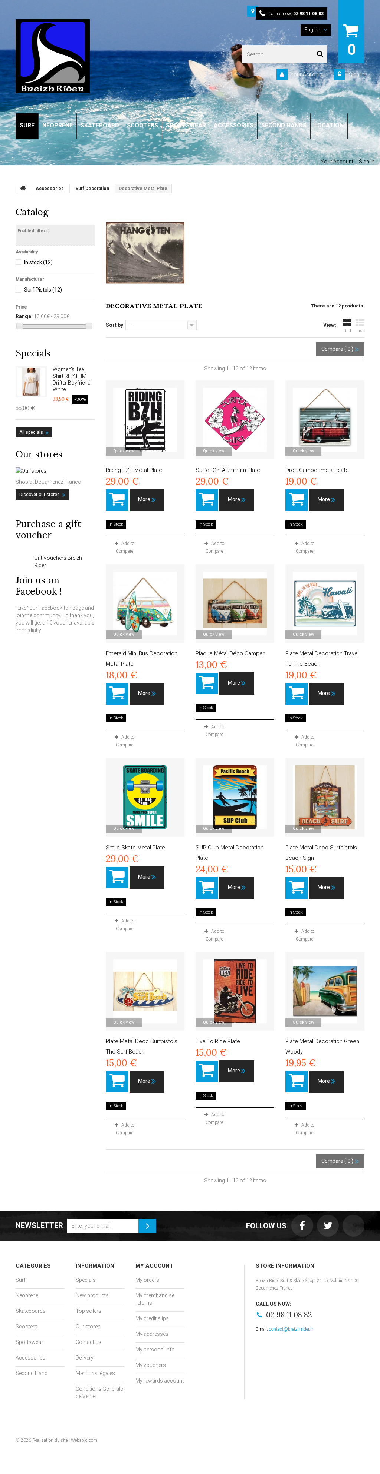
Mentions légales (95, 1373)
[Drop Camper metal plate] (324, 419)
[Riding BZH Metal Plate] (145, 419)
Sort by (114, 325)
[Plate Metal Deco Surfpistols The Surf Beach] (145, 991)
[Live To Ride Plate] (235, 991)
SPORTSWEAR (186, 125)
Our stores (39, 454)
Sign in (356, 74)
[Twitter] (328, 1226)
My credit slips (152, 1318)
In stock (38, 262)
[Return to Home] (23, 188)
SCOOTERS (142, 125)
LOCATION (329, 125)
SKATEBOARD (100, 125)
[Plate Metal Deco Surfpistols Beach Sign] (324, 797)
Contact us (88, 1342)
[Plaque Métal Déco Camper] (235, 603)
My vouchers (150, 1365)
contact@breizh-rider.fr (291, 1329)
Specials (33, 353)
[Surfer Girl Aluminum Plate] (235, 419)
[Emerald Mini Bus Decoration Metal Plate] (145, 603)
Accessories (30, 1358)
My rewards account (159, 1381)
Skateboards (31, 1311)
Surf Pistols (43, 290)
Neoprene (27, 1295)
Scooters (26, 1327)
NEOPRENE (57, 125)
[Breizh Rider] (53, 56)
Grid (347, 330)
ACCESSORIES (233, 125)
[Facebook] (302, 1226)
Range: (24, 316)
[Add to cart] (117, 500)
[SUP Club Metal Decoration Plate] (235, 797)
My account (154, 1265)
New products (92, 1295)
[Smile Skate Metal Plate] (145, 797)
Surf (21, 1280)
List (360, 330)
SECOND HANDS (284, 125)
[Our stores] (55, 471)
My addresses (151, 1334)
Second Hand (32, 1373)
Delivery (85, 1358)
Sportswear (29, 1342)
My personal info (155, 1349)
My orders (147, 1280)
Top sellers (88, 1311)
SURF (27, 125)
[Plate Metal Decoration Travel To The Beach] (324, 603)
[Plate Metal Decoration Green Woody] (324, 991)
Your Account (306, 74)
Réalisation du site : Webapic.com (64, 1440)
